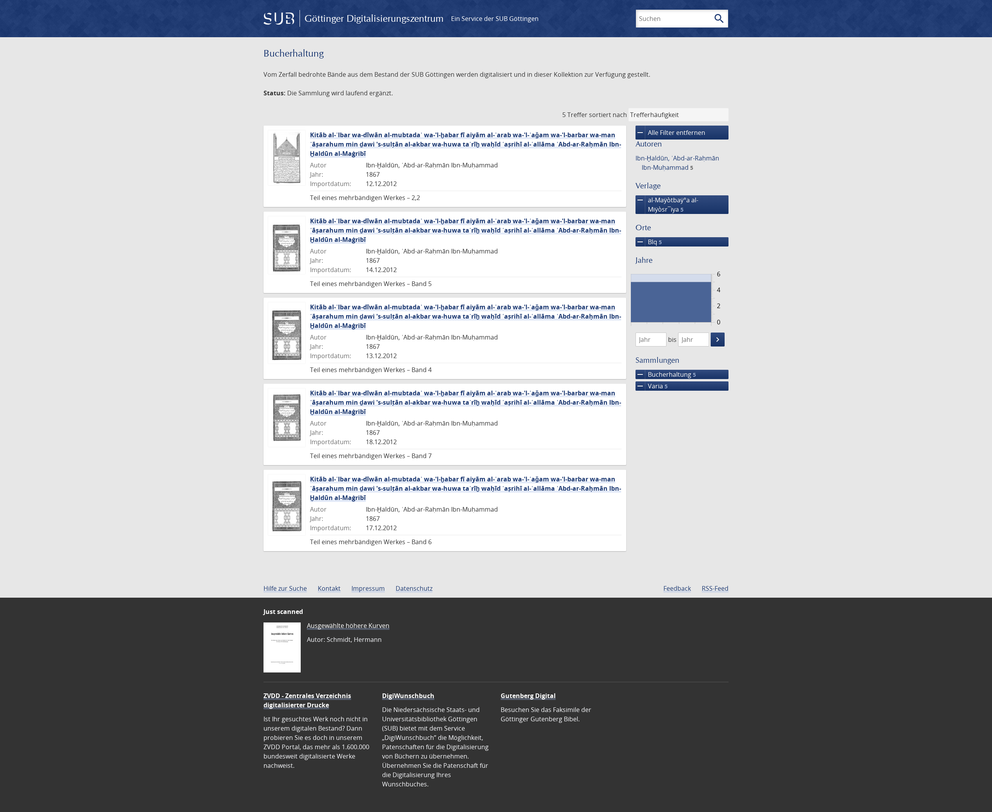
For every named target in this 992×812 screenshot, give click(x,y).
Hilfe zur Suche (285, 588)
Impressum (368, 588)
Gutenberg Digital (528, 695)
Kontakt (329, 588)
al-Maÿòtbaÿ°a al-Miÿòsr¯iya (667, 204)
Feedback (677, 588)
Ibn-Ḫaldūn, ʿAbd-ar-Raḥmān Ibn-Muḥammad (677, 163)
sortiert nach (608, 114)
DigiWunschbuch (408, 695)
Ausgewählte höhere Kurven (348, 625)
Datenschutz (414, 588)
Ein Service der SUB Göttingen (495, 18)
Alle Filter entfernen (670, 132)
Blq (649, 242)
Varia (652, 386)
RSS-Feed (715, 588)
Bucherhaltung (666, 374)
